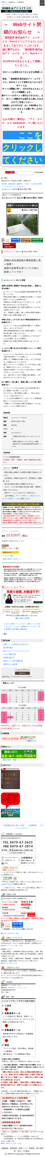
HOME (8, 14)
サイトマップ (6, 5)
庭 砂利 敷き (8, 648)
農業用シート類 (22, 184)
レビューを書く (8, 556)
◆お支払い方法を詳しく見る (10, 933)
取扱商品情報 (26, 17)
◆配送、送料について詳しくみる (11, 1143)
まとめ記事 (17, 17)
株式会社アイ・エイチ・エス (17, 987)
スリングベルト (14, 626)
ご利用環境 (32, 825)
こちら (12, 676)
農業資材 (11, 184)
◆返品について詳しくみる (9, 963)
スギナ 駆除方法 (9, 654)
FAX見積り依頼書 (23, 618)
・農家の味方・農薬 (8, 760)
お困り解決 (34, 17)
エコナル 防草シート (11, 624)
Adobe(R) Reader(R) (7, 884)
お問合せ (35, 14)
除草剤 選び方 (8, 658)
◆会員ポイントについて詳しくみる (12, 945)
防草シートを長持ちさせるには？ (16, 644)
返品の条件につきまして (12, 559)
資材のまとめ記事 (10, 664)
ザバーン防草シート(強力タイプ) (28, 496)
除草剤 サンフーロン (29, 626)
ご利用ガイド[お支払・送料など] (21, 14)
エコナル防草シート (10, 498)
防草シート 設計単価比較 (13, 661)
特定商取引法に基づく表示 (14, 825)
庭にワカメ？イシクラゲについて (16, 651)
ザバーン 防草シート (28, 624)
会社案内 (9, 17)
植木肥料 (15, 629)
